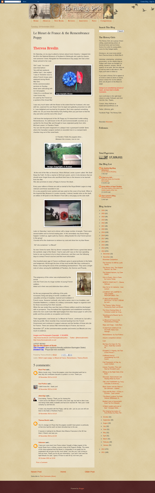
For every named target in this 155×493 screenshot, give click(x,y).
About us (46, 20)
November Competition (110, 259)
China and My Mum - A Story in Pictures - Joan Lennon (113, 392)
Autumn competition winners (112, 338)
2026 (103, 210)
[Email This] (62, 355)
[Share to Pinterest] (71, 355)
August (105, 423)
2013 (103, 251)
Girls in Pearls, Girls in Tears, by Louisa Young (112, 278)
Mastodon (109, 122)
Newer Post (36, 472)
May (104, 432)
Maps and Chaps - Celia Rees (112, 325)
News (94, 20)
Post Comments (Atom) (48, 476)
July (104, 426)
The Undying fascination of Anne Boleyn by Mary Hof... (113, 412)
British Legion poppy (45, 358)
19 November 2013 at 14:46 (47, 389)
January (106, 445)
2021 (103, 226)
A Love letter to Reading (108, 172)
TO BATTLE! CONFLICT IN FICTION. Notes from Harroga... (112, 329)
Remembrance (71, 358)
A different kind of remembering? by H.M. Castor (111, 357)
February (106, 442)
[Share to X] (67, 355)
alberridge (42, 396)
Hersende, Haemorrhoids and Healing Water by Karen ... (112, 377)
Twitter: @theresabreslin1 (79, 338)
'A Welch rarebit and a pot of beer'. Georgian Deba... (112, 407)
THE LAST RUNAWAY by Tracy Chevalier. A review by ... (113, 382)
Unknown (41, 442)
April (105, 436)
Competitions (106, 20)
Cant (104, 341)
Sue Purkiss (42, 384)
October (106, 417)
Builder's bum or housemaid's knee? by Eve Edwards (112, 402)
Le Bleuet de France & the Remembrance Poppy (111, 321)
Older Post (90, 472)
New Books (59, 20)
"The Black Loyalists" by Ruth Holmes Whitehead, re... (112, 397)
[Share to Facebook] (69, 355)
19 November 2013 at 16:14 (47, 413)
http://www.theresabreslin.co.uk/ (44, 340)
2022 (103, 223)
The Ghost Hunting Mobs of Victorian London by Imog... (113, 311)
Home (35, 20)
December (106, 254)
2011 (103, 452)
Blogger (81, 488)
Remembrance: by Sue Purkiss (113, 335)
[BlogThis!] (65, 355)
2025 (103, 213)
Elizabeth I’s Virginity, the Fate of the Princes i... (113, 351)
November (106, 257)
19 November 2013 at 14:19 (47, 377)
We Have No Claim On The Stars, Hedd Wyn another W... (112, 345)
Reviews (71, 20)
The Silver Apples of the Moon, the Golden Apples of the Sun (111, 189)
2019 (103, 232)
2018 (103, 235)
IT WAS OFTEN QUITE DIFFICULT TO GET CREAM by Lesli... (113, 300)
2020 (103, 229)
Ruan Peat (42, 369)
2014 (103, 248)
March (105, 439)
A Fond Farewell (106, 197)
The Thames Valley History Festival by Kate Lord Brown (113, 306)
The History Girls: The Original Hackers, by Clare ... (113, 268)
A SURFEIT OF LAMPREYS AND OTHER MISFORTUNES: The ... (112, 293)
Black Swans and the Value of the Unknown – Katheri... (112, 387)
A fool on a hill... (107, 177)
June (105, 429)
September (107, 420)
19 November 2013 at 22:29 (47, 436)
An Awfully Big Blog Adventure (108, 169)
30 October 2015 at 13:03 (46, 458)
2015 (103, 245)
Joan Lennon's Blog (108, 196)
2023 (103, 220)
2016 (103, 242)
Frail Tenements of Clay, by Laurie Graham (112, 363)
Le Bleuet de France (59, 358)
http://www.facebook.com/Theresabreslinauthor (51, 338)
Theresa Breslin (82, 358)
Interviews (83, 20)
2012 (103, 449)
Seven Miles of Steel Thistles (111, 186)
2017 (103, 238)
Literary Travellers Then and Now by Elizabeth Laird (112, 368)
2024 (103, 217)
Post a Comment (41, 462)
